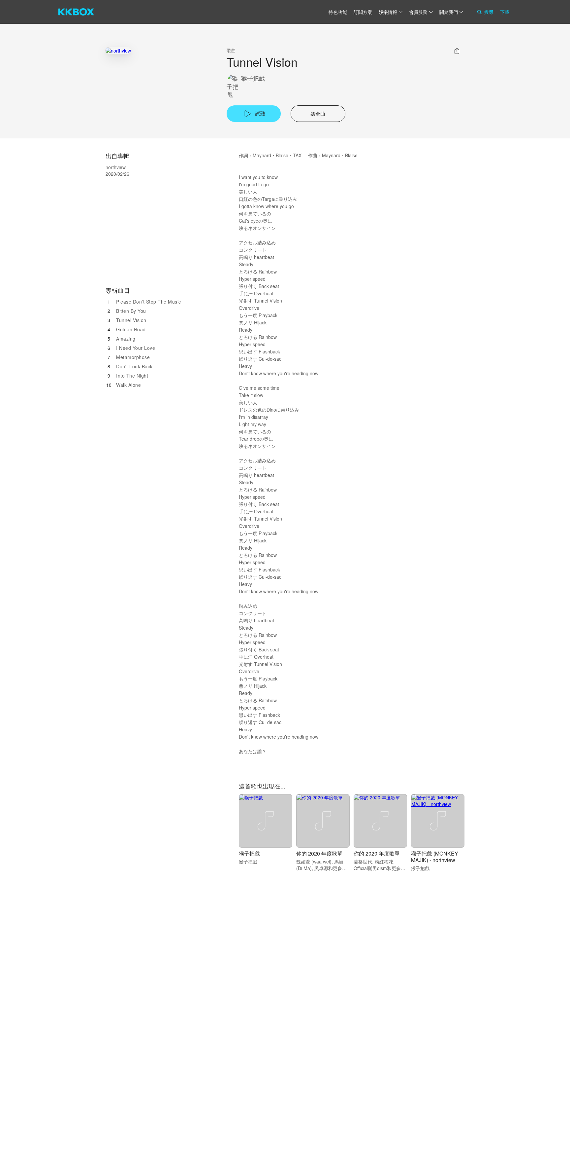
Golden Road (131, 329)
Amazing (126, 338)
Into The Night (132, 375)
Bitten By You (131, 311)
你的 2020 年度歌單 (319, 853)
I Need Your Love (135, 348)
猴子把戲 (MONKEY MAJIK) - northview (434, 857)
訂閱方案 (363, 12)
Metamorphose (133, 357)
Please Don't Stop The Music (148, 301)
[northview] (118, 50)
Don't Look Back (134, 366)
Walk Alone (128, 385)
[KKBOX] (76, 12)
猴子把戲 (253, 78)
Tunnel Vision (131, 320)
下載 (504, 12)
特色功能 (338, 12)
